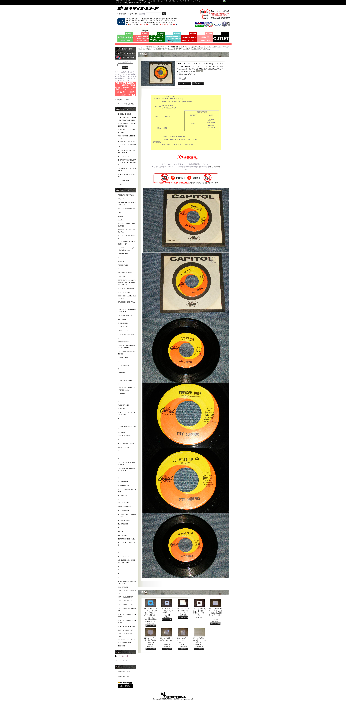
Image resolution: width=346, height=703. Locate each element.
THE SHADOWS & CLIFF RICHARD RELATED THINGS (127, 144)
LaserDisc (121, 220)
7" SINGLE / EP (173, 47)
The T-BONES (122, 535)
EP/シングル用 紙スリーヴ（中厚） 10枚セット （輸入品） (200, 613)
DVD (119, 212)
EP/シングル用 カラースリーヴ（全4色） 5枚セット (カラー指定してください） (150, 615)
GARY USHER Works (125, 380)
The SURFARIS (123, 524)
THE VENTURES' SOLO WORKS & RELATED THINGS (127, 162)
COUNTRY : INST (124, 180)
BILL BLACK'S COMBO (126, 288)
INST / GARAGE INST (125, 597)
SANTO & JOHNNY (124, 506)
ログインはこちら (124, 676)
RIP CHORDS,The (123, 482)
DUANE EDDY (123, 358)
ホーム (140, 47)
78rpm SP (121, 199)
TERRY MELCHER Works (126, 539)
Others (120, 184)
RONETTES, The (123, 485)
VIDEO (120, 216)
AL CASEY (121, 261)
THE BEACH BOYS (124, 114)
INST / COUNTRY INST (125, 604)
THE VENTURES (123, 156)
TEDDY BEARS (123, 531)
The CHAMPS (122, 319)
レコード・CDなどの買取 (125, 104)
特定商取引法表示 (123, 99)
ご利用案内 (122, 14)
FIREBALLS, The (123, 373)
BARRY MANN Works (125, 272)
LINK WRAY (122, 432)
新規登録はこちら (124, 671)
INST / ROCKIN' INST (125, 601)
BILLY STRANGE (124, 292)
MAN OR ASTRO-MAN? (126, 443)
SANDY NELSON (123, 503)
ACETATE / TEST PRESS (126, 195)
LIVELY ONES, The (124, 436)
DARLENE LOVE (123, 342)
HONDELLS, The (123, 394)
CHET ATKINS (123, 323)
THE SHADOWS (123, 510)
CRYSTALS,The (123, 330)
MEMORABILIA (123, 254)
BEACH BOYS (122, 276)
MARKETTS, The (123, 447)
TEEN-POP (121, 646)
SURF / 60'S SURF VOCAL (126, 626)
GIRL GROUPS (123, 587)
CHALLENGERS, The (125, 315)
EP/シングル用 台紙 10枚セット (183, 611)
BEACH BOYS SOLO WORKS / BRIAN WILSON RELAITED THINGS (126, 282)
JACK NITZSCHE (123, 405)
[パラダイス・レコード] (138, 8)
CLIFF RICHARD (123, 327)
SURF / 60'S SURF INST (125, 630)
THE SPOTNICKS (123, 520)
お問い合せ (134, 14)
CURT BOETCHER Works (126, 334)
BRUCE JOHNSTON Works (126, 302)
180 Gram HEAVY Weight (126, 208)
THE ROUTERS (123, 495)
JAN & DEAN (122, 409)
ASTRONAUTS (123, 265)
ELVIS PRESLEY (123, 365)
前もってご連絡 (215, 167)
